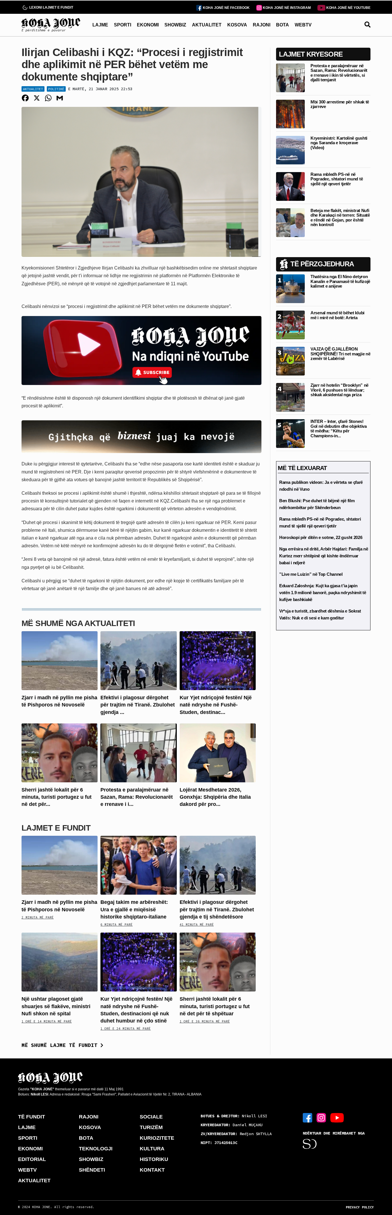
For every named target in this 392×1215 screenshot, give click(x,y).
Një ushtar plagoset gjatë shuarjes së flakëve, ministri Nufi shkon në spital (56, 1006)
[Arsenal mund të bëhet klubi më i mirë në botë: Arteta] (290, 324)
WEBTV (303, 24)
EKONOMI (148, 24)
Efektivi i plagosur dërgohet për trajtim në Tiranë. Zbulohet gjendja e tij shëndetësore (217, 909)
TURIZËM (151, 1127)
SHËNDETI (92, 1170)
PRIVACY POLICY (360, 1207)
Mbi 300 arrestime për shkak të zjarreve (340, 104)
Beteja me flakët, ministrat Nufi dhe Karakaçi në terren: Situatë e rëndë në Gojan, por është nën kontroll (340, 217)
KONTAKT (152, 1170)
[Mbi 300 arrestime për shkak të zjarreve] (290, 113)
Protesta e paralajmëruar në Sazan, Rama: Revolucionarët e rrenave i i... (136, 797)
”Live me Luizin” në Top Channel (311, 574)
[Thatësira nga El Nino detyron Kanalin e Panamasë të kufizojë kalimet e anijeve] (290, 288)
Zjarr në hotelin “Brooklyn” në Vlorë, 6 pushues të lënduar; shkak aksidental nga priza (339, 390)
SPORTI (122, 24)
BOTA (282, 24)
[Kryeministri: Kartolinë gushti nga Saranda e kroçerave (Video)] (290, 149)
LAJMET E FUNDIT (56, 827)
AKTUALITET (207, 24)
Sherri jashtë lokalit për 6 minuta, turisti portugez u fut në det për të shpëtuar (215, 1006)
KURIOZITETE (157, 1138)
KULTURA (152, 1149)
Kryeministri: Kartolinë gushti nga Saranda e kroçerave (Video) (339, 143)
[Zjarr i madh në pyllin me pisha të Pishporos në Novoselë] (60, 660)
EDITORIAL (32, 1159)
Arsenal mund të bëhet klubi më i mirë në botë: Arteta (337, 315)
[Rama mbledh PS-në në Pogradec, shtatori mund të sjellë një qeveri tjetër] (290, 186)
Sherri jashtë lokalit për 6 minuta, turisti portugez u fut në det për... (57, 797)
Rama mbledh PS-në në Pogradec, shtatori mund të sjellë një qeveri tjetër (337, 179)
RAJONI (261, 24)
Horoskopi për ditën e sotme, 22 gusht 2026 (320, 537)
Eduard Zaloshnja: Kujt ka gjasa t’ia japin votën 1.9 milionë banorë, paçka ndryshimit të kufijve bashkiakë (322, 592)
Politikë (56, 89)
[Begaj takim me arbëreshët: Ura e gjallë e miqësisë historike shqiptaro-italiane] (138, 864)
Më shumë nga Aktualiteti (78, 623)
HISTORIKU (154, 1159)
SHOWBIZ (175, 24)
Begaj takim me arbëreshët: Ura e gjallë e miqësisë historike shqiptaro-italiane (134, 909)
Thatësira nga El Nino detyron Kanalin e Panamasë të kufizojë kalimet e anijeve (340, 281)
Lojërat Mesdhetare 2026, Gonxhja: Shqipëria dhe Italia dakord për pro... (215, 797)
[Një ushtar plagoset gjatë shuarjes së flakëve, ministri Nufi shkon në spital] (60, 961)
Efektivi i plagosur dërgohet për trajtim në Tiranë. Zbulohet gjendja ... (137, 705)
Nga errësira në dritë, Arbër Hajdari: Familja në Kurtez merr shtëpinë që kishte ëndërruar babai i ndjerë (323, 555)
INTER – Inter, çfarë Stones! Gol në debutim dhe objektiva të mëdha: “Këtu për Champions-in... (339, 428)
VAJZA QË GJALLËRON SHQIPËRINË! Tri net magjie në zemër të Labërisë (340, 353)
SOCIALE (151, 1117)
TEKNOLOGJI (95, 1149)
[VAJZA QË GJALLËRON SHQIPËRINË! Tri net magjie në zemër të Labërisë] (290, 360)
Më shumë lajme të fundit (61, 1045)
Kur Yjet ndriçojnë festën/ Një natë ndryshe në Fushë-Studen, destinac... (216, 705)
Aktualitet (33, 89)
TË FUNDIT (31, 1117)
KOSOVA (237, 24)
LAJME (100, 24)
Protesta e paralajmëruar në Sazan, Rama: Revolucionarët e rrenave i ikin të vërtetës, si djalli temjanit (339, 72)
